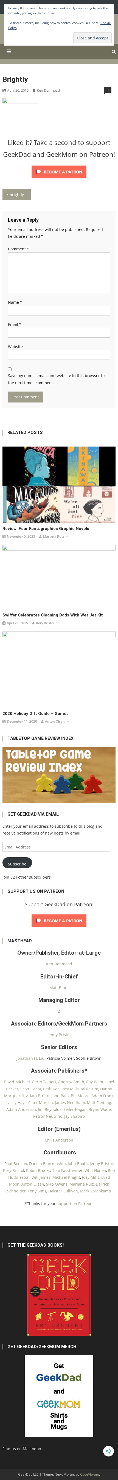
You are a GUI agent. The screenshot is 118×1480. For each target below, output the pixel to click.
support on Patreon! (75, 1203)
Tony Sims (37, 1191)
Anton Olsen (55, 721)
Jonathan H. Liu (30, 1058)
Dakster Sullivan (63, 1191)
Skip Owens (57, 1184)
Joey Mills (90, 1177)
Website (15, 346)
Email (14, 324)
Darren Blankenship (47, 1163)
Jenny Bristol (59, 1034)
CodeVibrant (89, 1474)
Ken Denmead (48, 90)
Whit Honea (95, 1170)
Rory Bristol (45, 623)
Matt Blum (59, 987)
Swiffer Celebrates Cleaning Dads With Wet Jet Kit (52, 615)
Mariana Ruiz (53, 536)
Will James (41, 1177)
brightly (17, 194)
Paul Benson (15, 1163)
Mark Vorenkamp (95, 1191)
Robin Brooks (38, 1170)
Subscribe (17, 864)
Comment (18, 248)
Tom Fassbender (67, 1170)
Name (15, 302)
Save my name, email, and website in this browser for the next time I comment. (57, 379)
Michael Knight (66, 1177)
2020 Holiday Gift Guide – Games (35, 713)
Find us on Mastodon (21, 1448)
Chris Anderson (59, 1140)
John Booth (78, 1163)
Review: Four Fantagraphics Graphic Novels (45, 528)
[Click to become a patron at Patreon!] (59, 171)
